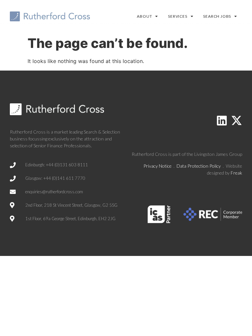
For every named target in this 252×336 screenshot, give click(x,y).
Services (177, 16)
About (144, 16)
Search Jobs (217, 16)
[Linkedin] (221, 120)
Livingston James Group (218, 154)
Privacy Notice (157, 166)
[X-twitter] (236, 120)
